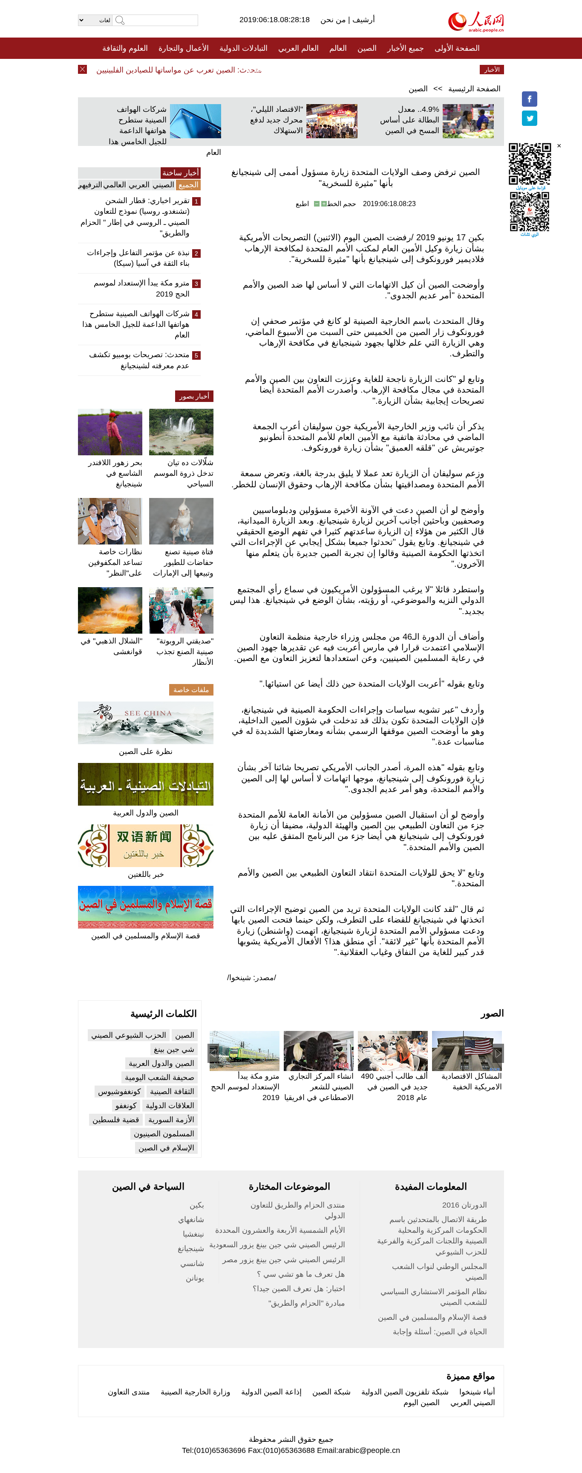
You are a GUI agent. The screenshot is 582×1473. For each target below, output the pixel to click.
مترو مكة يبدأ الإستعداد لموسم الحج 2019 (142, 288)
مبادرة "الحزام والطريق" (306, 1303)
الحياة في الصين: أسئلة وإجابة (440, 1331)
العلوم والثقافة (125, 48)
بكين (197, 1205)
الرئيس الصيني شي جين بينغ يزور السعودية (277, 1244)
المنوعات (321, 69)
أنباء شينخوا (477, 1392)
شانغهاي (191, 1219)
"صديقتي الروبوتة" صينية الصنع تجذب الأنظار (184, 652)
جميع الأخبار (405, 48)
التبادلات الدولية (243, 48)
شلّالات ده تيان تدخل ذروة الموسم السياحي (183, 473)
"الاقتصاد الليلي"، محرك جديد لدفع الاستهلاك (276, 120)
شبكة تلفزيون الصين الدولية (405, 1392)
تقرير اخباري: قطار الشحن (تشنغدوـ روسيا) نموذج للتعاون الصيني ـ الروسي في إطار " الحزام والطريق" (135, 216)
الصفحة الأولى (457, 48)
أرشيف (362, 19)
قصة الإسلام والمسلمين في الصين (145, 936)
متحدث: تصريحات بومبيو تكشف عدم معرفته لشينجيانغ (139, 360)
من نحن (334, 19)
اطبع (302, 203)
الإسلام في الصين (166, 1148)
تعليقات (285, 69)
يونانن (195, 1278)
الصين (367, 48)
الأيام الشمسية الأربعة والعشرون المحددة (280, 1230)
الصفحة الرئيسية (474, 88)
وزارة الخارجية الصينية (195, 1392)
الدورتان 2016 (464, 1205)
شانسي (192, 1263)
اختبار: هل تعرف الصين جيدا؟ (299, 1288)
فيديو (254, 69)
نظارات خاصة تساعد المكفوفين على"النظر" (115, 562)
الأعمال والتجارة (183, 48)
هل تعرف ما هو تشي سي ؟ (301, 1274)
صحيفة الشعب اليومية (159, 1077)
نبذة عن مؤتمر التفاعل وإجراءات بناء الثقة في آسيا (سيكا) (138, 258)
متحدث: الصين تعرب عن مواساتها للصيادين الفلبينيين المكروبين (176, 70)
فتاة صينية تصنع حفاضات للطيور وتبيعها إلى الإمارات (183, 562)
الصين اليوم (421, 1402)
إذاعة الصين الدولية (271, 1392)
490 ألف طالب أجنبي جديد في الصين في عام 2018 (394, 1087)
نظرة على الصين (146, 751)
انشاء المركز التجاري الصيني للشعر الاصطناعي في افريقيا (319, 1087)
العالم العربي (298, 48)
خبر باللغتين (146, 874)
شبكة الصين (331, 1392)
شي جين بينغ (174, 1049)
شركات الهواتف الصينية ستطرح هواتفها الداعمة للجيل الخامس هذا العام (165, 131)
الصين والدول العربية (146, 813)
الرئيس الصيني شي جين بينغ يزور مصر (283, 1259)
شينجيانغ (191, 1248)
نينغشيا (193, 1234)
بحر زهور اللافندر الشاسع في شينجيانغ (115, 473)
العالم (338, 48)
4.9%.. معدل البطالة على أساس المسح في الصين (409, 120)
